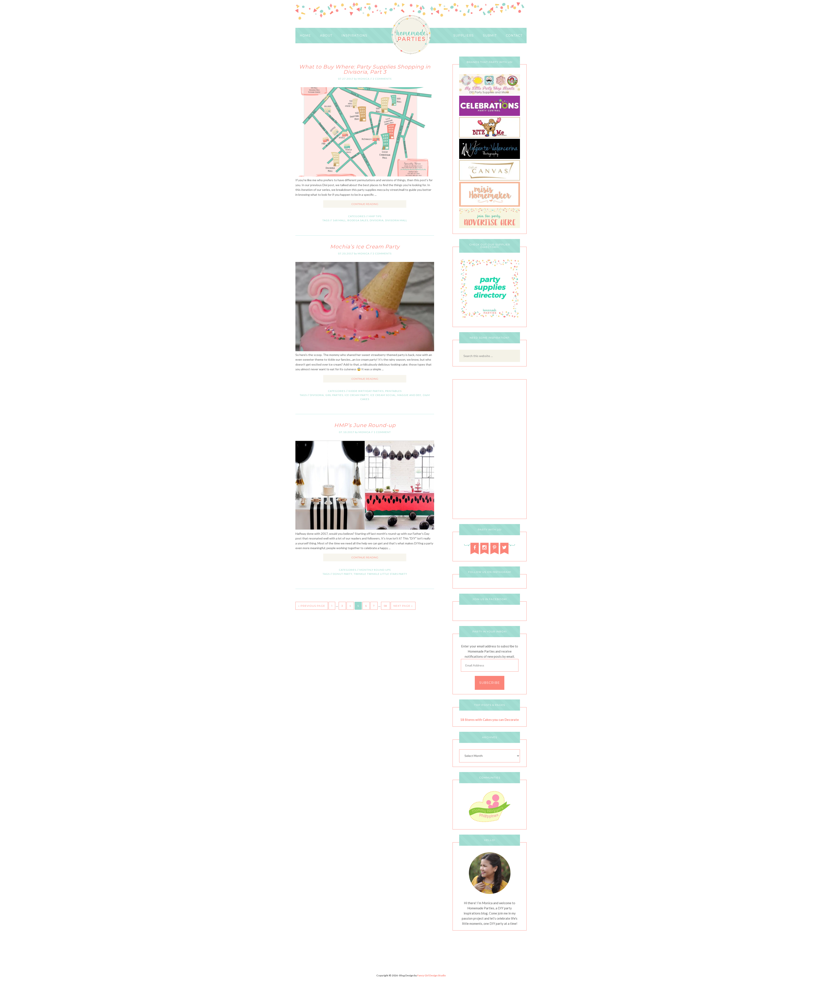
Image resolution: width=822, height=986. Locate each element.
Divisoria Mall (396, 220)
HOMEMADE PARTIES (411, 35)
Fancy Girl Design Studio (431, 975)
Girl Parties (334, 395)
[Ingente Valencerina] (489, 158)
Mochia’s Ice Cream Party (365, 247)
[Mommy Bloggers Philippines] (489, 822)
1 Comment (382, 432)
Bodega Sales (357, 220)
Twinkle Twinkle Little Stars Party (380, 573)
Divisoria (377, 220)
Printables (393, 391)
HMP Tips (375, 216)
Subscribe (489, 683)
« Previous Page (311, 605)
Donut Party (342, 573)
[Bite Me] (489, 136)
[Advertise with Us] (489, 227)
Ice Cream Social (383, 395)
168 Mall (339, 220)
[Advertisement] (489, 450)
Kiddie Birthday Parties (366, 391)
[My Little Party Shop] (489, 93)
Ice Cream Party (357, 395)
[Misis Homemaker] (489, 205)
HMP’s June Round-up (365, 425)
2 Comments (382, 78)
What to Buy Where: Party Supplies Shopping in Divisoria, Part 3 (364, 69)
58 (385, 605)
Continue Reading (364, 204)
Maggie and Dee (409, 395)
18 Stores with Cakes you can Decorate (489, 720)
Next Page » (403, 605)
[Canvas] (489, 179)
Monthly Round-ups (375, 569)
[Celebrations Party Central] (489, 115)
